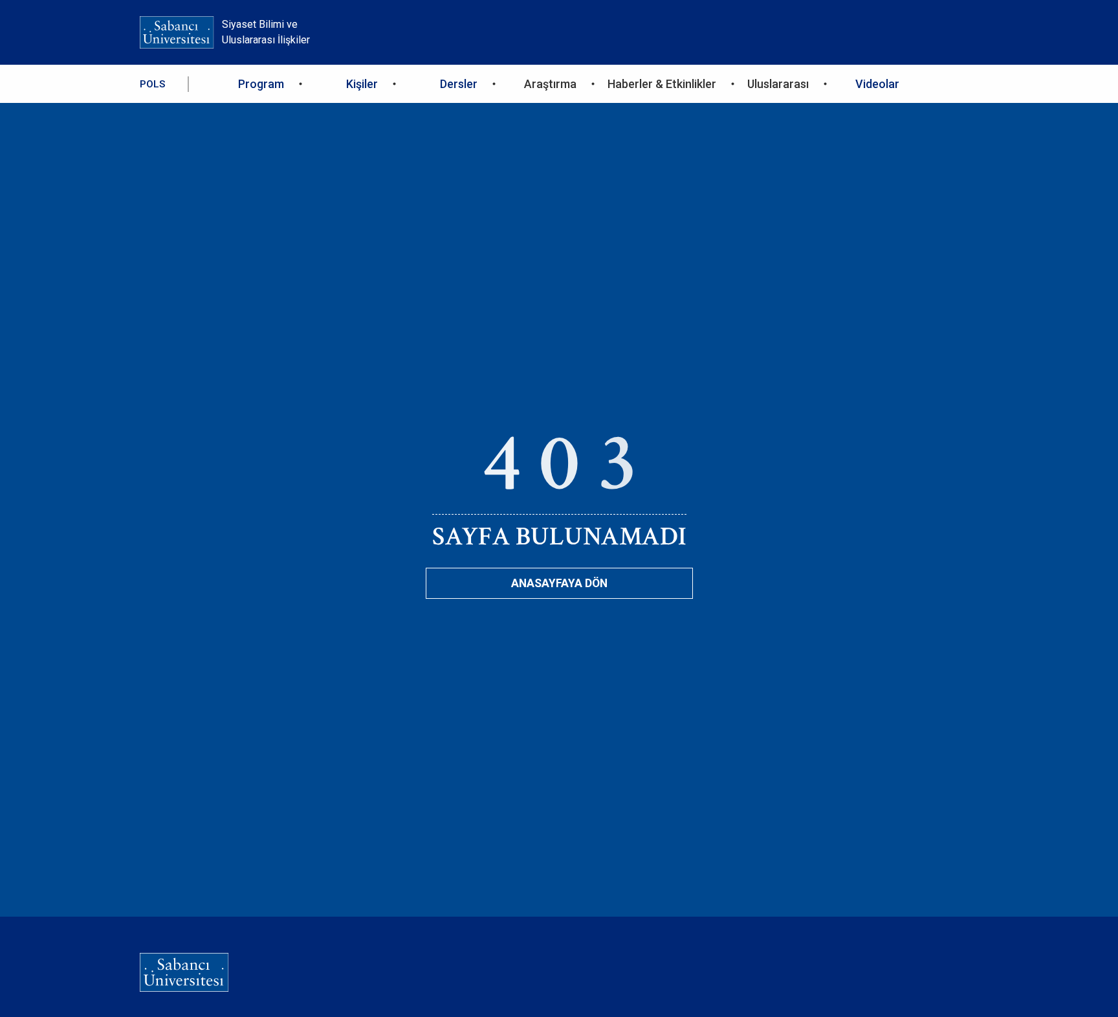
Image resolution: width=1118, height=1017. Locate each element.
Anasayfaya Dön (559, 583)
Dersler (458, 84)
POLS (152, 84)
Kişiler (362, 84)
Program (261, 84)
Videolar (877, 84)
